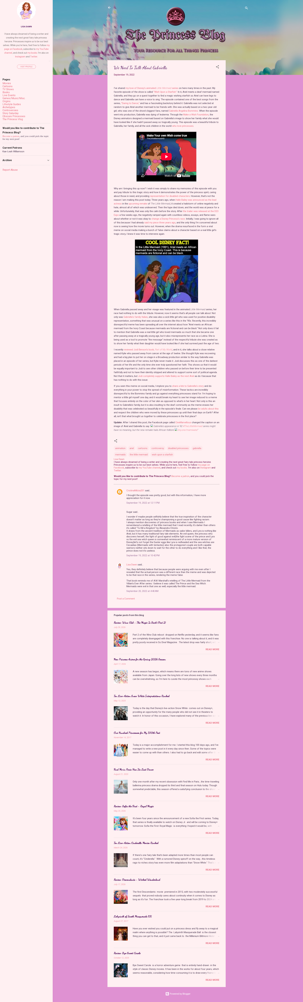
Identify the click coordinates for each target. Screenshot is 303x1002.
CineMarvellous (183, 422)
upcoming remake (138, 203)
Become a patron (180, 476)
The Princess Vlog (13, 119)
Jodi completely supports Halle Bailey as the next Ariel (166, 376)
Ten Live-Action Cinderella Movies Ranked (136, 843)
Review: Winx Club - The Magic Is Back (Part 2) (140, 622)
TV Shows (8, 89)
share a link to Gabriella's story (188, 386)
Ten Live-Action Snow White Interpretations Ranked (141, 696)
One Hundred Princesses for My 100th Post (137, 732)
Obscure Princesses (14, 116)
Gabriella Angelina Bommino (183, 110)
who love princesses (182, 126)
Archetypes (9, 107)
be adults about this (208, 408)
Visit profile (26, 67)
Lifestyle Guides (12, 104)
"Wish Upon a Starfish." (165, 91)
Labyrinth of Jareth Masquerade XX (133, 916)
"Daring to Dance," (130, 103)
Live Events (9, 95)
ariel (132, 448)
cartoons (142, 448)
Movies (7, 83)
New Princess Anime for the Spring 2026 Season (140, 659)
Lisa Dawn (131, 564)
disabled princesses (178, 448)
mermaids (120, 454)
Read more (212, 649)
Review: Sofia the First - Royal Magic (134, 806)
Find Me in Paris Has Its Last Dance (133, 769)
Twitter (117, 470)
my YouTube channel (149, 467)
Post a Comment (126, 598)
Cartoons (7, 86)
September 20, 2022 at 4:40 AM (142, 591)
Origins (6, 101)
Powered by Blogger (179, 993)
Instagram (205, 467)
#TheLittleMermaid (192, 426)
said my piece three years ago (159, 222)
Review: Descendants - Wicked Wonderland (137, 879)
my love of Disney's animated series (152, 88)
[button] (217, 67)
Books (6, 92)
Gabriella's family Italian (136, 317)
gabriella (197, 448)
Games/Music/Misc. (14, 98)
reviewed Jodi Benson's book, (148, 349)
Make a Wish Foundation (196, 114)
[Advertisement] (238, 107)
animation (120, 448)
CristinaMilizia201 (135, 490)
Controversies (10, 110)
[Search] (246, 8)
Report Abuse (10, 169)
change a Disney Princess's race (168, 218)
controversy (158, 448)
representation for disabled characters (170, 196)
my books (182, 467)
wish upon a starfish (162, 454)
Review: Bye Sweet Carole (127, 953)
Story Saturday (11, 113)
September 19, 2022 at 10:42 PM (143, 555)
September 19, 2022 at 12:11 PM (143, 502)
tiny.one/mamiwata (187, 430)
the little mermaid (139, 454)
